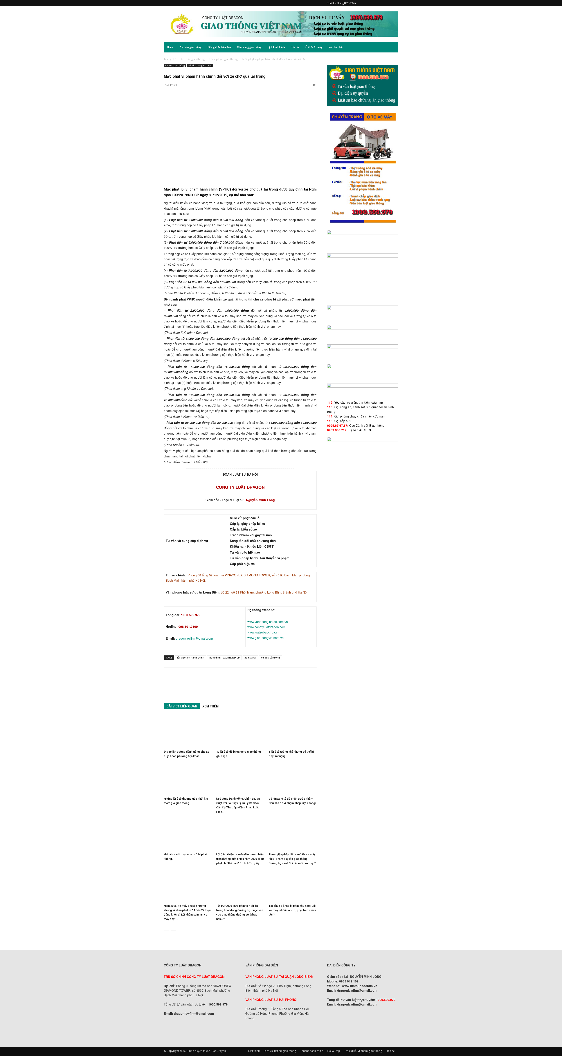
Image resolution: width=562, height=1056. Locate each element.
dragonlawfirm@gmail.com (194, 638)
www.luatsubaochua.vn (263, 632)
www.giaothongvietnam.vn (265, 637)
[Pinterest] (373, 3)
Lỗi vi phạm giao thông (223, 59)
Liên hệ (390, 1051)
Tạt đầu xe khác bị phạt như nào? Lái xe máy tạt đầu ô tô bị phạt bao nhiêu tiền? (292, 910)
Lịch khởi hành (276, 47)
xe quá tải (250, 657)
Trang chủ (170, 59)
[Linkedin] (208, 102)
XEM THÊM (210, 706)
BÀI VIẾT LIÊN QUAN (181, 706)
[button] (393, 47)
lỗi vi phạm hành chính (190, 657)
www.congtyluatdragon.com (266, 627)
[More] (229, 102)
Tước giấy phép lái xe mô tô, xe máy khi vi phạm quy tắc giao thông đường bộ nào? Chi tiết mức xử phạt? (292, 859)
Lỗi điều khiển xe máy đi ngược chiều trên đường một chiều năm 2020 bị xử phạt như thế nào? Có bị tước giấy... (240, 859)
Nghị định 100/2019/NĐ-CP (224, 657)
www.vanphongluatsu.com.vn (267, 621)
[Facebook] (366, 3)
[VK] (218, 102)
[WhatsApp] (198, 102)
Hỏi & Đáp (333, 1051)
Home (170, 47)
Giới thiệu (254, 1051)
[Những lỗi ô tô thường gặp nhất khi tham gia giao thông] (188, 778)
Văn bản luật (335, 47)
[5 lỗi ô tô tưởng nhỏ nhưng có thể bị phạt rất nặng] (293, 731)
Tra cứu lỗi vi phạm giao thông (363, 1051)
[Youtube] (395, 3)
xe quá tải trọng (270, 657)
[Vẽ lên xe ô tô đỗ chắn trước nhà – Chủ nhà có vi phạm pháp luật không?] (293, 778)
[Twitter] (387, 3)
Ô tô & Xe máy (313, 47)
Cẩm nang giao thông (249, 47)
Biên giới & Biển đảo (219, 47)
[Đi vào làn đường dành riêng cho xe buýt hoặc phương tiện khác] (188, 731)
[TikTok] (380, 3)
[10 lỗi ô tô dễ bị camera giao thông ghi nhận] (240, 731)
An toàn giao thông (190, 47)
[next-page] (173, 927)
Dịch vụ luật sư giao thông (280, 1051)
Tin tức (295, 47)
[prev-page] (166, 927)
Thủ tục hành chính (311, 1051)
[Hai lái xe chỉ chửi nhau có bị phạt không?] (188, 834)
